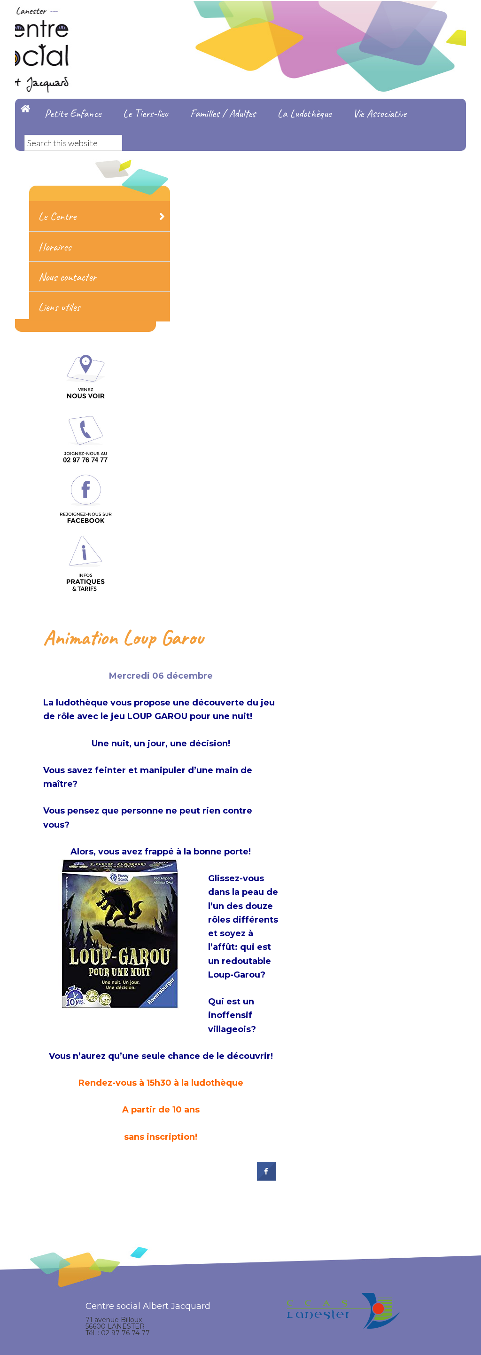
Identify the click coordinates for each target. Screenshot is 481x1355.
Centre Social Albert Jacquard (240, 19)
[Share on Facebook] (266, 1178)
